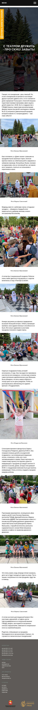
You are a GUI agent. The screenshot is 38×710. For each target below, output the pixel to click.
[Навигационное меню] (35, 3)
